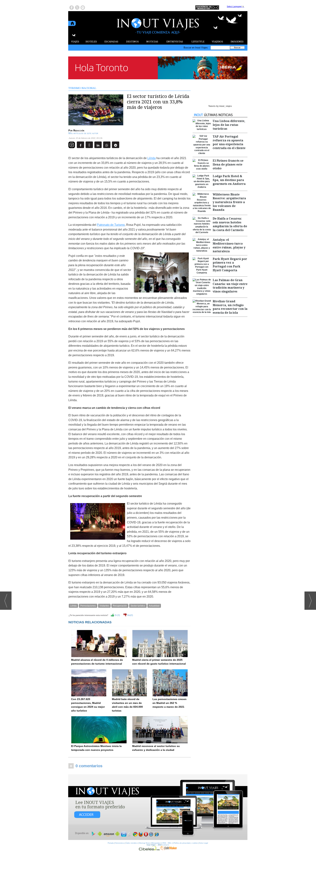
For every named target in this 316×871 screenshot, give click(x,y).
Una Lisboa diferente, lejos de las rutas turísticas (229, 124)
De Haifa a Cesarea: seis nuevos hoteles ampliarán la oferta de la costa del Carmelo (230, 224)
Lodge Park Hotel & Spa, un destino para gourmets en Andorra (229, 180)
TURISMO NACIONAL (82, 88)
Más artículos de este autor (83, 133)
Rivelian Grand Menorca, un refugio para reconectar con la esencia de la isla (230, 307)
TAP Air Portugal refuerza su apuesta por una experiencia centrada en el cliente (229, 142)
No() (130, 615)
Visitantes (104, 605)
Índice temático (132, 843)
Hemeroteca (119, 843)
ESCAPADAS (111, 41)
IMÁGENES (237, 41)
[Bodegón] (157, 807)
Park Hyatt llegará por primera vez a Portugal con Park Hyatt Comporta (230, 264)
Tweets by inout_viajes (220, 106)
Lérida (151, 158)
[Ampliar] (95, 123)
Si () (117, 615)
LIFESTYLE (197, 41)
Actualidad (154, 605)
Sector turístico (138, 605)
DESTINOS (132, 41)
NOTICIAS (152, 41)
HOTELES (91, 41)
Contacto (165, 845)
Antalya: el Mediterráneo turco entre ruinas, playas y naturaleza (229, 245)
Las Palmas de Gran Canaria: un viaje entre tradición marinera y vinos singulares (230, 285)
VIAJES (75, 41)
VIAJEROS (217, 41)
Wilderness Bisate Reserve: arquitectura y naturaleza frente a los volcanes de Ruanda (229, 202)
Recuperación (120, 605)
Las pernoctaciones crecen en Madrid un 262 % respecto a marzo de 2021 (170, 703)
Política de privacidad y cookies (186, 843)
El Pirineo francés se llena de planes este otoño (228, 164)
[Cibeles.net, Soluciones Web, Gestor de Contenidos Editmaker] (149, 849)
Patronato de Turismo (111, 224)
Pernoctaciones (88, 605)
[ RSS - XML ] (166, 843)
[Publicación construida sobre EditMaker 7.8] (168, 849)
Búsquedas (156, 843)
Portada (111, 843)
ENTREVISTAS (174, 41)
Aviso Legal (203, 843)
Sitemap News (144, 843)
